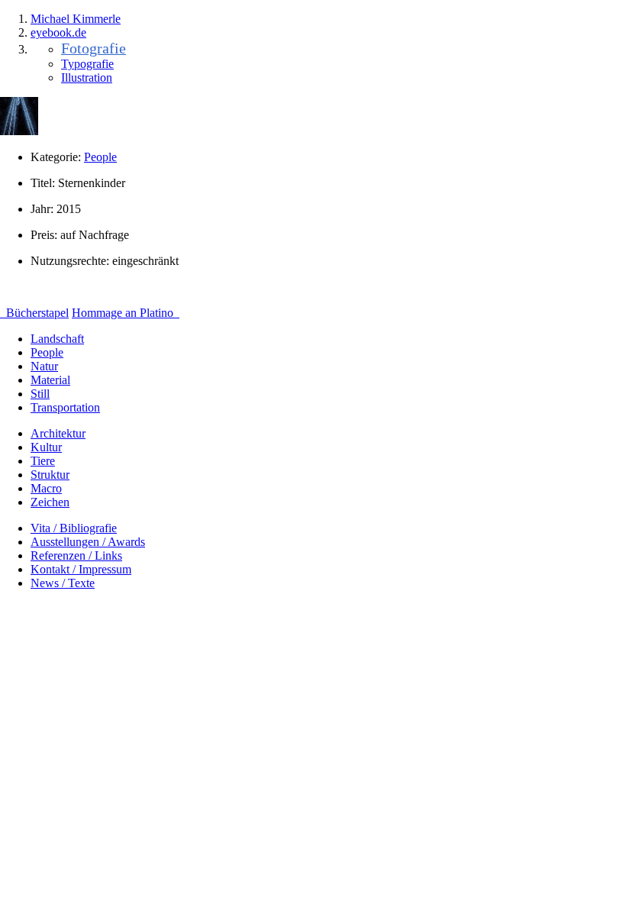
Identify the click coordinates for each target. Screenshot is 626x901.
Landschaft (57, 338)
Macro (46, 488)
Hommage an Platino (124, 312)
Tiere (43, 460)
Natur (44, 366)
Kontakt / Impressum (81, 569)
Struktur (50, 474)
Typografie (87, 63)
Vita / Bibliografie (74, 528)
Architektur (58, 433)
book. (58, 32)
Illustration (86, 77)
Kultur (46, 447)
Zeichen (50, 502)
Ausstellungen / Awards (88, 541)
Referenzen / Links (76, 555)
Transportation (65, 407)
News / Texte (63, 582)
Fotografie (93, 48)
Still (40, 393)
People (100, 156)
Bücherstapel (36, 312)
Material (50, 379)
